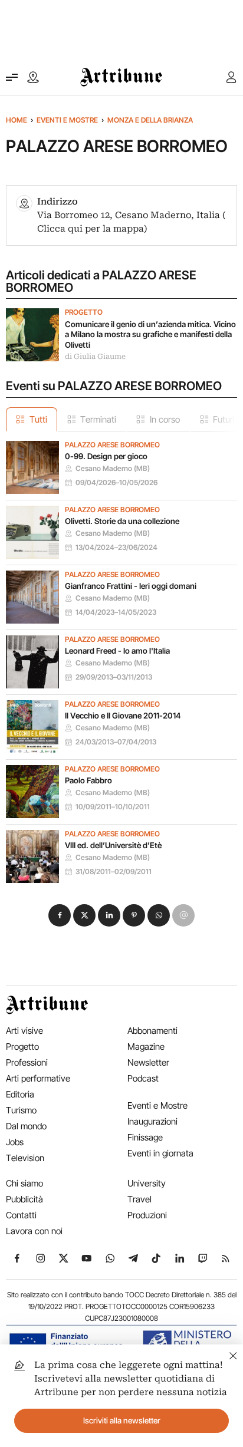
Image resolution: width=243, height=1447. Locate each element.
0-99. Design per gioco (106, 456)
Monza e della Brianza (150, 120)
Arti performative (38, 1078)
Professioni (27, 1062)
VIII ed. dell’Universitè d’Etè (113, 845)
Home (16, 120)
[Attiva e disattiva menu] (12, 77)
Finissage (145, 1137)
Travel (139, 1199)
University (146, 1183)
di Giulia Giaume (95, 356)
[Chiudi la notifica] (233, 1354)
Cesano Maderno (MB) (112, 468)
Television (25, 1157)
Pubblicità (24, 1199)
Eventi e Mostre (67, 120)
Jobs (15, 1142)
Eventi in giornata (160, 1153)
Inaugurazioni (152, 1121)
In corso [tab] (165, 419)
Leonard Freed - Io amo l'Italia (117, 650)
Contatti (21, 1215)
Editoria (20, 1094)
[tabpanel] (121, 657)
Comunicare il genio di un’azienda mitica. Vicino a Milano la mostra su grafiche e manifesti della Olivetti (150, 334)
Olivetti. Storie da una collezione (122, 521)
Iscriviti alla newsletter (121, 1420)
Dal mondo (26, 1126)
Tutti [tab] (38, 419)
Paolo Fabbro (88, 780)
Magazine (146, 1046)
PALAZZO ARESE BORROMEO (112, 445)
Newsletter (148, 1062)
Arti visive (24, 1030)
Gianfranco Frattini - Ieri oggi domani (130, 586)
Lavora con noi (34, 1231)
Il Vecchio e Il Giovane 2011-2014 (122, 715)
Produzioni (147, 1215)
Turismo (21, 1110)
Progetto (84, 312)
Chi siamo (24, 1183)
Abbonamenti (152, 1030)
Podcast (143, 1078)
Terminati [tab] (98, 419)
